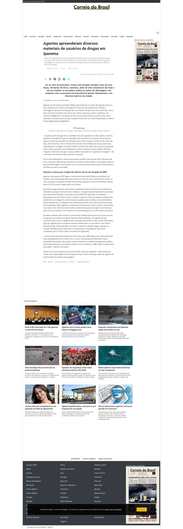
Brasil (48, 37)
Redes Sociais (99, 493)
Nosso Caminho (89, 459)
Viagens (63, 521)
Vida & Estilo (99, 517)
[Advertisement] (91, 21)
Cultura (114, 37)
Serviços (97, 501)
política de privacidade (113, 509)
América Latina (100, 465)
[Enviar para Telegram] (64, 79)
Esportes (94, 37)
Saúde (121, 37)
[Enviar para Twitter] (50, 79)
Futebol (63, 493)
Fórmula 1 (64, 489)
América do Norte (67, 469)
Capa (25, 37)
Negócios (57, 37)
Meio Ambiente (66, 501)
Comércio (98, 477)
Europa (29, 497)
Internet (97, 481)
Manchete (98, 485)
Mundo (86, 37)
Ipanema (72, 262)
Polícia (63, 68)
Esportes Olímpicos (68, 485)
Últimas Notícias (52, 68)
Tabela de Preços (105, 459)
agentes (50, 262)
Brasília (97, 469)
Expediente (75, 459)
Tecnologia (68, 37)
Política (32, 37)
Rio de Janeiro (73, 68)
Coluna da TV (99, 473)
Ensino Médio (31, 493)
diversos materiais (61, 262)
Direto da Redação (33, 481)
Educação (105, 37)
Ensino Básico (31, 489)
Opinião (41, 37)
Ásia (62, 473)
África (62, 465)
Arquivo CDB (31, 465)
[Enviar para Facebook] (54, 79)
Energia (78, 37)
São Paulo (64, 517)
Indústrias (64, 497)
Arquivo (129, 37)
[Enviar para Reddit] (59, 79)
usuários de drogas (83, 262)
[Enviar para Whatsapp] (68, 79)
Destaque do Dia (33, 477)
